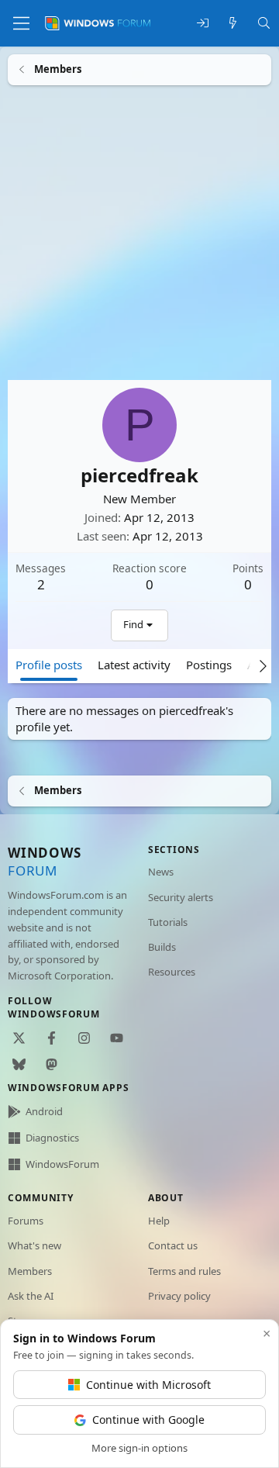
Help (159, 1221)
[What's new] (233, 23)
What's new (34, 1245)
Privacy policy (179, 1296)
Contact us (173, 1245)
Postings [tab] (209, 664)
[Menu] (21, 23)
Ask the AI (30, 1296)
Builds (162, 947)
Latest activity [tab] (134, 664)
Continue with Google (148, 1419)
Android (44, 1111)
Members (30, 1271)
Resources (171, 972)
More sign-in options (139, 1448)
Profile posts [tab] (49, 664)
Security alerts (180, 897)
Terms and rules (184, 1271)
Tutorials (168, 922)
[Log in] (203, 23)
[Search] (264, 23)
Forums (25, 1221)
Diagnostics (52, 1138)
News (161, 872)
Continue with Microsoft (148, 1384)
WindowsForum (62, 1164)
